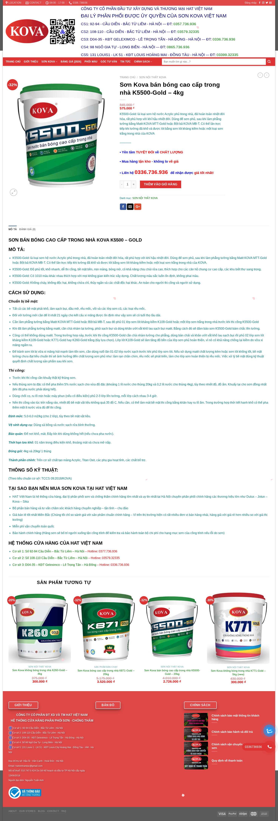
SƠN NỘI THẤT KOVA (152, 77)
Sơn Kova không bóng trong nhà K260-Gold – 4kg (39, 672)
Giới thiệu (31, 61)
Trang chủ (127, 77)
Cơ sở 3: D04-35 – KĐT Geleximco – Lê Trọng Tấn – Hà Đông (54, 564)
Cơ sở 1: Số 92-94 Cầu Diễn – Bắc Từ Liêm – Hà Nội (48, 551)
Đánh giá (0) (27, 229)
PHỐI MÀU (91, 61)
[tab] (13, 229)
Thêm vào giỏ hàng (160, 184)
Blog (41, 811)
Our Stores (27, 811)
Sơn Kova (48, 61)
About (13, 811)
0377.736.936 (108, 551)
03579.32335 (188, 32)
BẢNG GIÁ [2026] (71, 61)
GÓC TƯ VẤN (109, 61)
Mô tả (13, 229)
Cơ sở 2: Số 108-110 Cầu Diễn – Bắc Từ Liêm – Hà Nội (50, 558)
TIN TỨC (125, 61)
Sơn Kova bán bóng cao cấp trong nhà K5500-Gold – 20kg (172, 672)
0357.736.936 (184, 24)
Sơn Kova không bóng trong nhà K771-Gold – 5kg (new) (238, 672)
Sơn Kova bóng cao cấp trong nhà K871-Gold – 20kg (106, 672)
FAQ (63, 811)
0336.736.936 (224, 39)
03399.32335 (227, 55)
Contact (53, 811)
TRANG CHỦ (13, 61)
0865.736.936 (178, 47)
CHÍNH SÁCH (142, 61)
